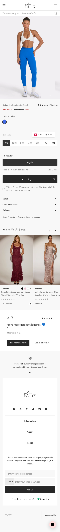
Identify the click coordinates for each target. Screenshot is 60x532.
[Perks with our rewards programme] (30, 362)
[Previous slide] (49, 230)
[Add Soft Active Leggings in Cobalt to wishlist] (53, 179)
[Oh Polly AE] (30, 5)
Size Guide (52, 169)
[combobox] (9, 481)
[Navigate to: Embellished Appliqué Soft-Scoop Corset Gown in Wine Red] (16, 260)
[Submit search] (55, 13)
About (30, 431)
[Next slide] (55, 230)
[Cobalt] (4, 122)
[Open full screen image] (27, 57)
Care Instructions (10, 204)
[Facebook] (14, 409)
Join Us (30, 489)
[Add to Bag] (26, 179)
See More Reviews (18, 342)
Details (5, 198)
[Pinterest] (39, 409)
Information (30, 420)
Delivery (6, 210)
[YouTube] (46, 409)
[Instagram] (27, 409)
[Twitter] (20, 409)
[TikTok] (33, 409)
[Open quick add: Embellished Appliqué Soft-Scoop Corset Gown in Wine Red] (22, 288)
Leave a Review (42, 342)
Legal (30, 442)
